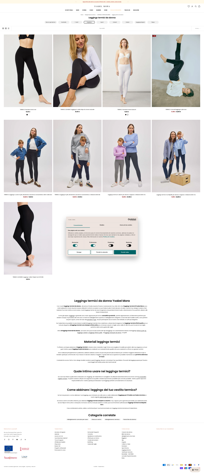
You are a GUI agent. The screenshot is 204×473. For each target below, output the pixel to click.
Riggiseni (124, 438)
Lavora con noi (59, 436)
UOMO (91, 10)
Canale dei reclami (93, 440)
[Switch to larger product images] (3, 28)
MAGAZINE (136, 10)
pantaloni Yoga (91, 319)
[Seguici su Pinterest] (13, 439)
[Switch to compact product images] (8, 28)
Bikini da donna (126, 434)
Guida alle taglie (92, 444)
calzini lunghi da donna (106, 397)
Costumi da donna (127, 432)
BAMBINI (98, 10)
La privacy (28, 466)
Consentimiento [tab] (78, 225)
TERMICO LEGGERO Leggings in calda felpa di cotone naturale (77, 109)
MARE (77, 10)
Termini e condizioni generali (11, 466)
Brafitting (90, 442)
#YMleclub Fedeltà (60, 442)
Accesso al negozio (60, 432)
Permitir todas (125, 252)
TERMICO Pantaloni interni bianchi (126, 109)
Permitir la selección (102, 252)
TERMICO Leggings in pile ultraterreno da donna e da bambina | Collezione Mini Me (77, 194)
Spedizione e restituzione (95, 436)
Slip (123, 440)
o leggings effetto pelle (95, 332)
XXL (83, 104)
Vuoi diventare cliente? (61, 438)
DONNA (84, 10)
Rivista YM (57, 446)
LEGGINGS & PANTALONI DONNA (103, 14)
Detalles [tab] (102, 225)
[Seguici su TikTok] (21, 439)
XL (32, 104)
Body (123, 458)
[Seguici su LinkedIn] (25, 439)
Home (82, 14)
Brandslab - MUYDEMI (127, 454)
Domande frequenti (93, 432)
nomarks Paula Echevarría (129, 456)
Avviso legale (22, 466)
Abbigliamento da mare (128, 436)
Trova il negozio (59, 440)
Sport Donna (125, 448)
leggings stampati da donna (112, 332)
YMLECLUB (127, 10)
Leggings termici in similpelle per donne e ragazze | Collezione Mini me (176, 195)
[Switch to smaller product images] (6, 28)
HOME (105, 10)
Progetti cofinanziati (60, 448)
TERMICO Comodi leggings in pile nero (176, 109)
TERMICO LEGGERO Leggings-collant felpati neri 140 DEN (28, 277)
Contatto (90, 434)
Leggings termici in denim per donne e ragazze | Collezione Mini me (126, 194)
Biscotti (33, 466)
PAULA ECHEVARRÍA (115, 10)
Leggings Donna (126, 450)
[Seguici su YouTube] (17, 439)
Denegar (79, 252)
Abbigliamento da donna (90, 14)
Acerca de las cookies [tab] (126, 225)
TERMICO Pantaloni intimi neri (28, 109)
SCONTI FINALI (69, 10)
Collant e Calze (126, 444)
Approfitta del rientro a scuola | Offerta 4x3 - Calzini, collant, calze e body (102, 1)
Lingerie (124, 442)
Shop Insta (57, 444)
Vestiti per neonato (127, 452)
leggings (71, 315)
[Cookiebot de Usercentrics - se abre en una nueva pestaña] (129, 219)
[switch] (93, 245)
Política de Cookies (109, 236)
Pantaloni (124, 446)
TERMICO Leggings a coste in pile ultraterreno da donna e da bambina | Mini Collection (28, 194)
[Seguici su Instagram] (9, 439)
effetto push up (141, 330)
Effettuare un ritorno (93, 438)
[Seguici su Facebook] (4, 439)
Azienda (57, 434)
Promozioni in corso (60, 450)
